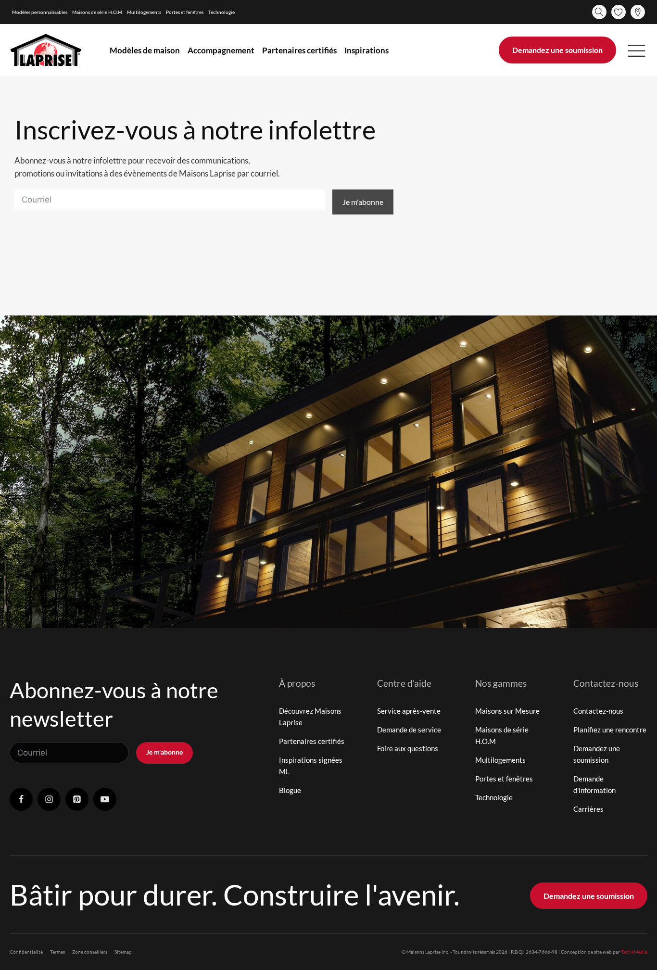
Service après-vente (409, 710)
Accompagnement (221, 50)
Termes (57, 952)
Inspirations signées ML (310, 766)
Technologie (221, 12)
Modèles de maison (145, 50)
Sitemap (123, 952)
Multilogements (144, 12)
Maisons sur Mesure (507, 710)
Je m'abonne (362, 201)
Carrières (588, 809)
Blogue (290, 790)
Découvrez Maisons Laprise (310, 716)
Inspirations (366, 50)
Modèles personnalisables (39, 12)
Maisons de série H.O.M (97, 12)
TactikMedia (634, 952)
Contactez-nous (598, 710)
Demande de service (409, 729)
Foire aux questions (407, 748)
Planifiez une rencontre (609, 729)
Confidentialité (26, 952)
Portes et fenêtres (184, 12)
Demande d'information (594, 784)
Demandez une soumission (557, 49)
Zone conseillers (89, 952)
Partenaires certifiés (299, 50)
